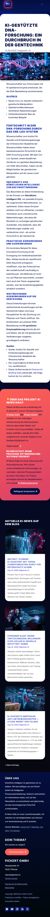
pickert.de (25, 827)
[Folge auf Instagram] (17, 909)
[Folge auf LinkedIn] (22, 909)
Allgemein (23, 50)
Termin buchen (11, 878)
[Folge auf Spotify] (7, 909)
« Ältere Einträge (12, 765)
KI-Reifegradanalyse (28, 483)
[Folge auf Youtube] (12, 909)
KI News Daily (13, 414)
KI (30, 50)
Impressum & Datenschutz (16, 884)
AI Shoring (15, 831)
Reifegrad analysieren (24, 491)
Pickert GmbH (31, 414)
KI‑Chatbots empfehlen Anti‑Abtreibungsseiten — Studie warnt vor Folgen (23, 719)
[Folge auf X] (28, 909)
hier (10, 366)
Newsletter (9, 888)
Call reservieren (16, 852)
